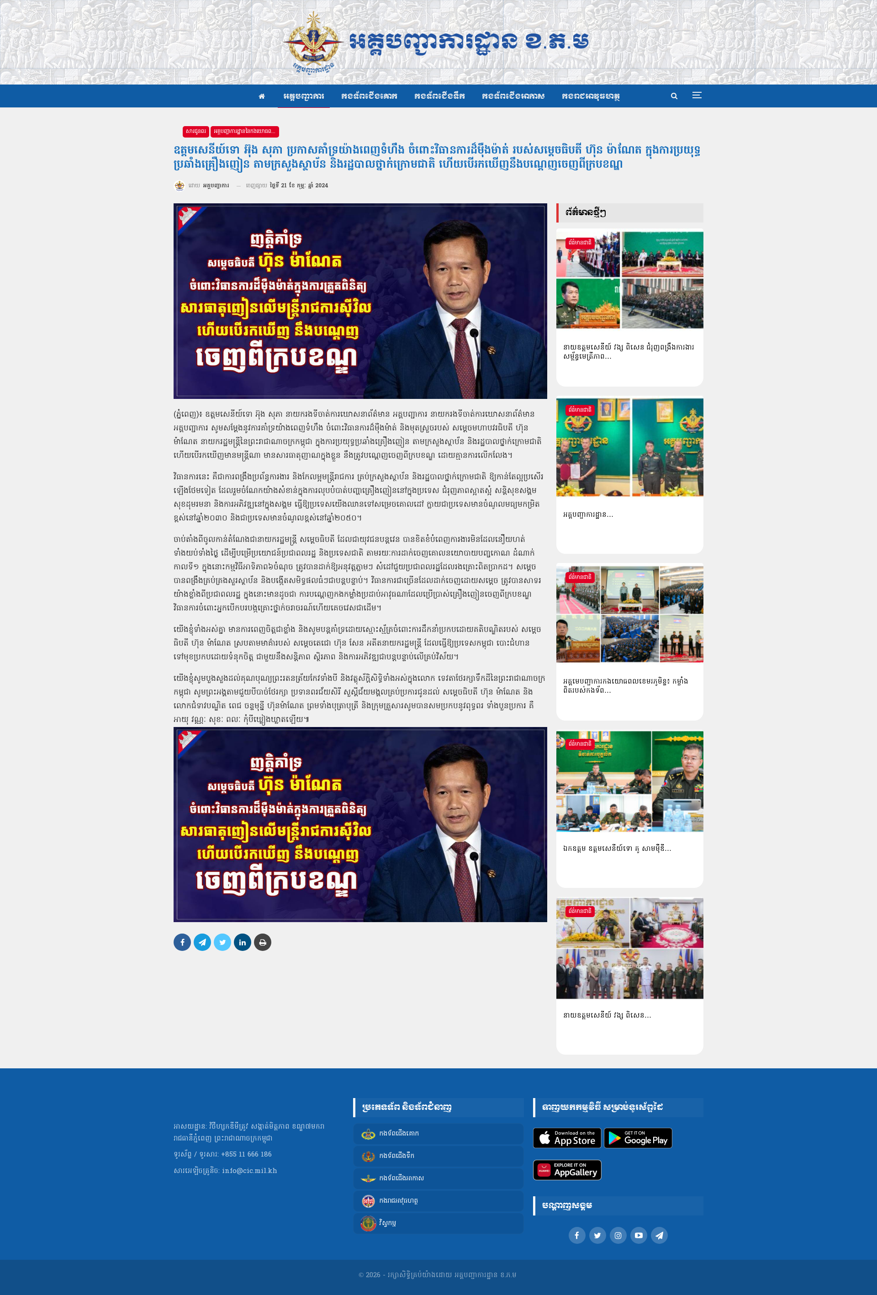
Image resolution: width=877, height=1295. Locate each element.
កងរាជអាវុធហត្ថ (591, 96)
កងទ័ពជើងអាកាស (513, 96)
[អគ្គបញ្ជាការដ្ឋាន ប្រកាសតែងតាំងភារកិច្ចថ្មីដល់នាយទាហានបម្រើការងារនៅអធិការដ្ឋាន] (629, 447)
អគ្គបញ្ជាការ (303, 96)
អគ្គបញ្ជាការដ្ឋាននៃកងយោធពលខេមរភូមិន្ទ (246, 131)
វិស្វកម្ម (387, 1224)
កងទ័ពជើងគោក (369, 96)
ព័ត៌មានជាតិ (580, 243)
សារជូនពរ (196, 131)
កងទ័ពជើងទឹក (439, 96)
